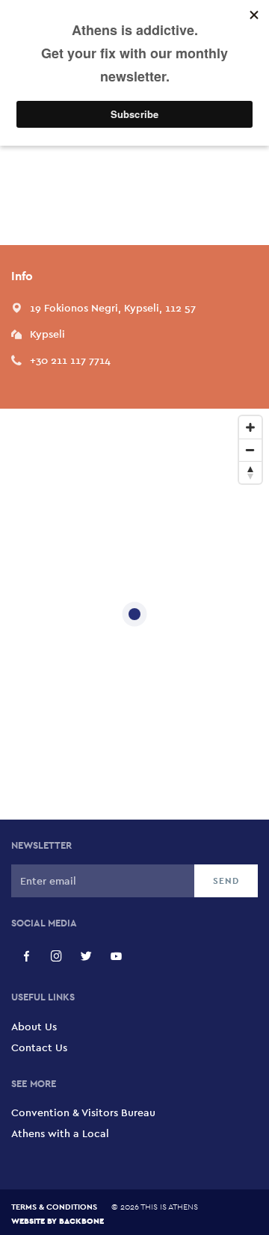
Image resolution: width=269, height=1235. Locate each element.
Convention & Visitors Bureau (83, 1112)
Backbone (81, 1220)
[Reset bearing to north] (250, 472)
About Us (34, 1026)
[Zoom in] (250, 427)
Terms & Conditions (54, 1206)
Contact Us (39, 1047)
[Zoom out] (250, 450)
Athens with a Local (60, 1133)
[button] (113, 308)
